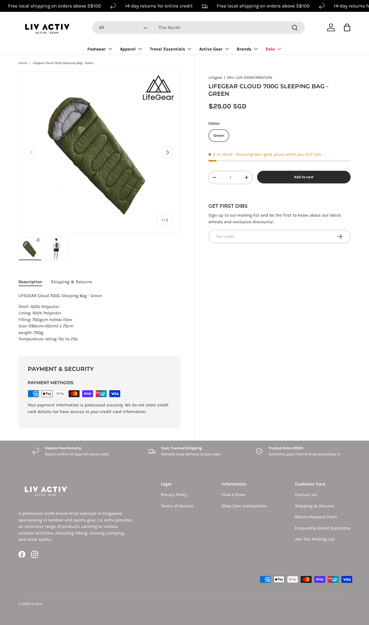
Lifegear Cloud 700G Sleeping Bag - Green (63, 63)
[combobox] (198, 27)
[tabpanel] (99, 317)
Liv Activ (36, 604)
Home (22, 63)
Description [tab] (30, 281)
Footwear (96, 49)
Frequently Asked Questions (323, 528)
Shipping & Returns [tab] (71, 281)
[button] (347, 27)
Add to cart (303, 177)
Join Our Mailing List (315, 539)
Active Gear (211, 49)
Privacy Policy (174, 494)
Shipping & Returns (314, 505)
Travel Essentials (167, 49)
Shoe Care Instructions (244, 505)
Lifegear (215, 77)
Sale (270, 49)
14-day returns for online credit (159, 6)
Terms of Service (177, 505)
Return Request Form (316, 516)
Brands (244, 49)
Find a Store (233, 494)
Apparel (128, 49)
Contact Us (306, 494)
